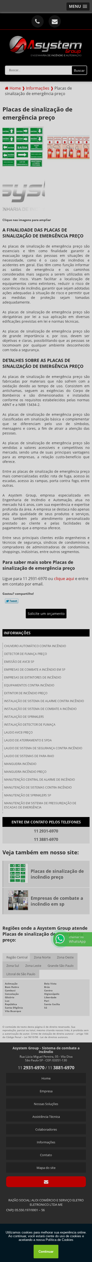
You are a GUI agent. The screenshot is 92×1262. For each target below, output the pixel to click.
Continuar (46, 1251)
